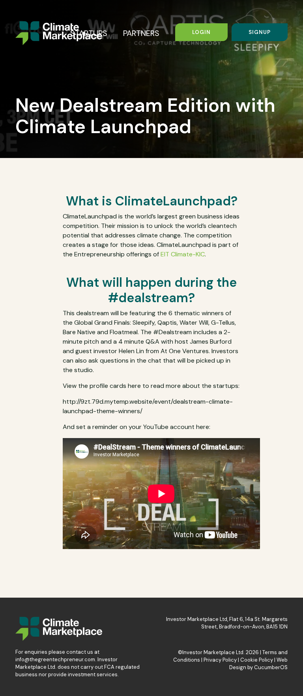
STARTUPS (88, 33)
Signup (260, 32)
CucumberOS (271, 667)
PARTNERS (141, 33)
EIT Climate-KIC (183, 254)
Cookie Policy (256, 659)
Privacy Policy (220, 659)
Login (201, 32)
